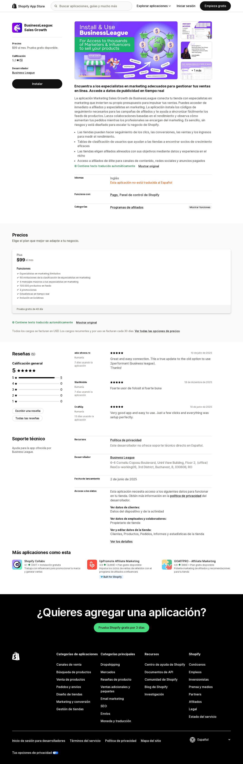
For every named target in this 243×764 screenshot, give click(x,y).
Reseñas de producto (116, 679)
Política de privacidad (125, 440)
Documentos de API (159, 672)
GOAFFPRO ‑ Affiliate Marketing (195, 561)
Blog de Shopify (156, 687)
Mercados (108, 672)
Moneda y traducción (116, 721)
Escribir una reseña (27, 410)
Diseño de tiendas (69, 694)
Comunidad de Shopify (161, 679)
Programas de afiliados (126, 207)
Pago (114, 195)
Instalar (37, 84)
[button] (46, 567)
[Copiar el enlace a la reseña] (92, 352)
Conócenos (197, 664)
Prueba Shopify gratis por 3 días (121, 627)
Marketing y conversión (73, 702)
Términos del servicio (85, 741)
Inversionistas (199, 679)
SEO (104, 706)
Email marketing (112, 699)
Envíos (105, 713)
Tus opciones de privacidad (32, 753)
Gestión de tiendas (70, 709)
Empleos (195, 672)
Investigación (154, 694)
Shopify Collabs (34, 561)
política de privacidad (185, 496)
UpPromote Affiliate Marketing (119, 561)
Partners (195, 694)
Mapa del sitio (151, 741)
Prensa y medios (201, 687)
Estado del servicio (202, 717)
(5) (21, 60)
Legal (193, 709)
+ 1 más (196, 70)
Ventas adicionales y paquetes (115, 689)
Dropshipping (110, 664)
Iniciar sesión (186, 6)
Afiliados (195, 702)
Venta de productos (70, 679)
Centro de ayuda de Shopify (165, 664)
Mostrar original (148, 166)
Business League (23, 72)
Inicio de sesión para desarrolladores (38, 741)
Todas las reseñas (27, 418)
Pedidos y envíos (68, 687)
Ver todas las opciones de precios (157, 331)
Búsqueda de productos (73, 672)
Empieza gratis (215, 6)
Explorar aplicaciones (152, 6)
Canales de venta (68, 664)
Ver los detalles (121, 541)
